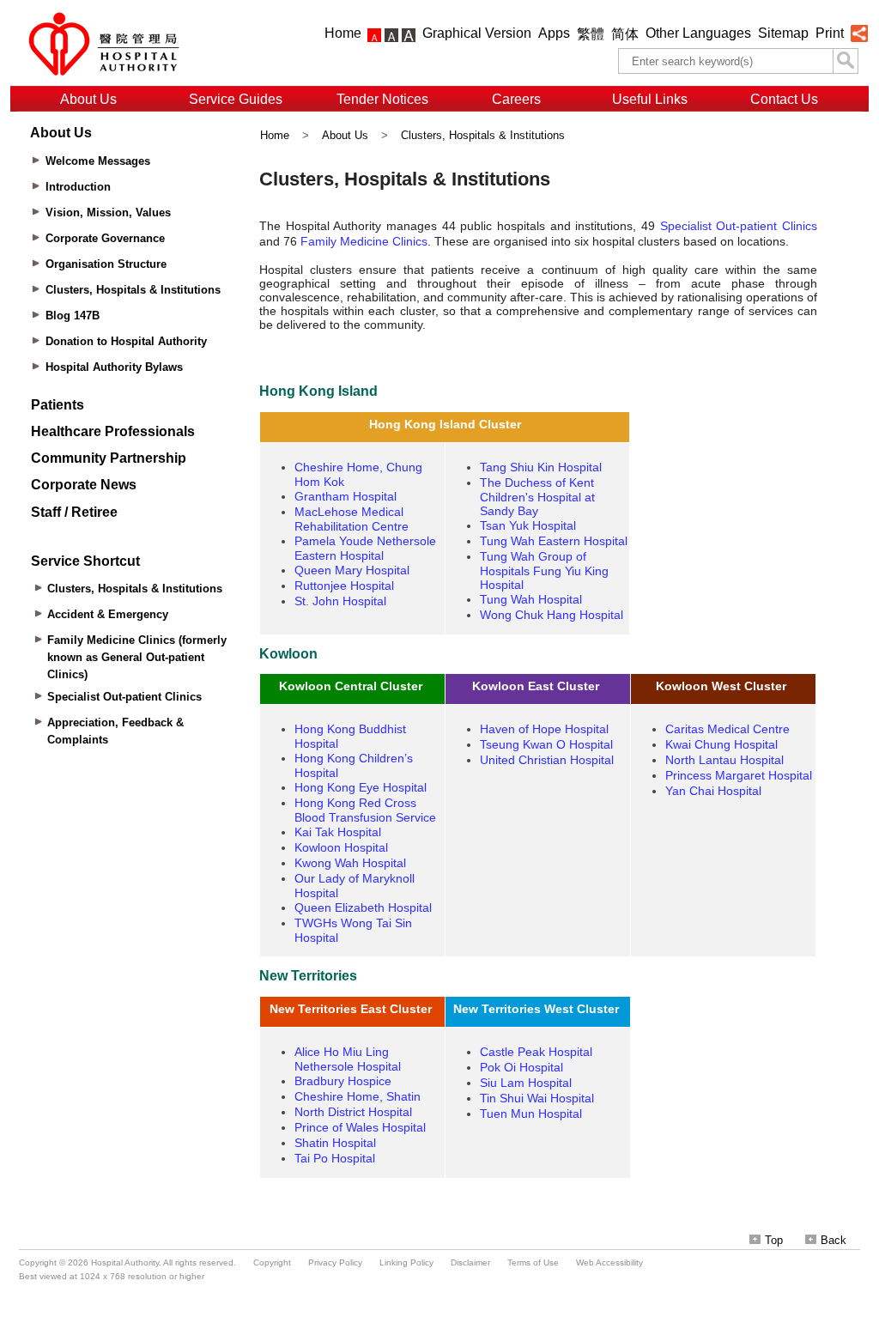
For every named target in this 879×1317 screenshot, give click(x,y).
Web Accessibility (609, 1262)
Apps (554, 33)
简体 (625, 34)
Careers (516, 99)
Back (833, 1240)
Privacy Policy (335, 1262)
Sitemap (783, 33)
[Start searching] (845, 61)
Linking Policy (406, 1262)
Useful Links (650, 99)
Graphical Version (476, 33)
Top (774, 1240)
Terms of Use (533, 1262)
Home (342, 33)
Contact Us (784, 99)
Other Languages (698, 33)
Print (829, 33)
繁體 (590, 34)
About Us (88, 99)
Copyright (272, 1262)
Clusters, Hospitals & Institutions (483, 135)
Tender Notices (382, 99)
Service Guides (235, 99)
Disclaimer (470, 1262)
